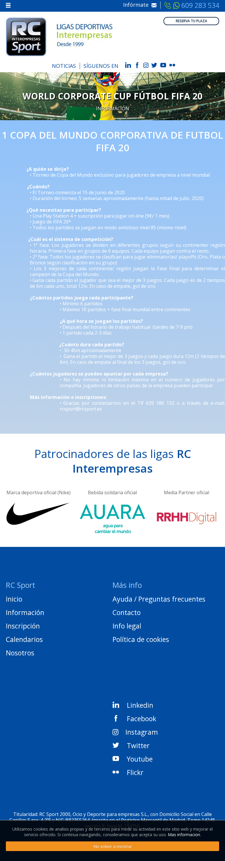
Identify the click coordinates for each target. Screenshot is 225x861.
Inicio (14, 599)
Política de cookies (140, 639)
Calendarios (24, 639)
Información (112, 108)
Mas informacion (184, 834)
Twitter (138, 745)
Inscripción (23, 626)
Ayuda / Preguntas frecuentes (158, 599)
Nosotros (20, 652)
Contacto (126, 612)
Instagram (141, 732)
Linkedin (140, 705)
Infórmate (137, 4)
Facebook (141, 718)
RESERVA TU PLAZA (191, 20)
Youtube (140, 759)
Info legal (126, 626)
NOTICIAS (64, 65)
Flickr (135, 772)
